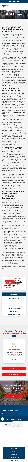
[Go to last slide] (13, 336)
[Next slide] (15, 336)
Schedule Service (14, 396)
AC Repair (14, 302)
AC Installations (14, 298)
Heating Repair (14, 311)
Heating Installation (14, 314)
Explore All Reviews (14, 368)
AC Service (14, 305)
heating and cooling (10, 43)
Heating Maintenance (14, 308)
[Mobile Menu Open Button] (25, 6)
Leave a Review (14, 374)
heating (24, 80)
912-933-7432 (15, 1)
